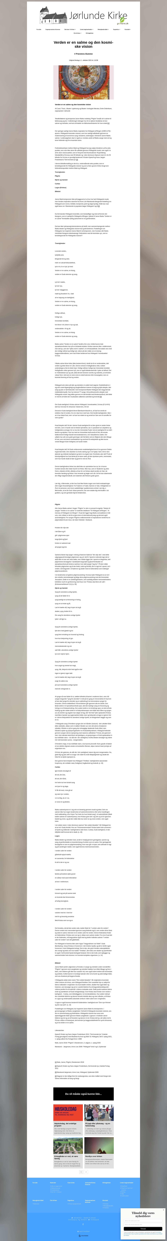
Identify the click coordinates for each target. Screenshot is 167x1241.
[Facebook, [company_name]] (83, 1224)
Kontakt (127, 29)
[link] (70, 29)
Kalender (53, 1182)
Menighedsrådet (103, 29)
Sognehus (116, 29)
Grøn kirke (71, 1182)
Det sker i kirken (69, 29)
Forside (39, 29)
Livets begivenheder (86, 29)
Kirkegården (89, 33)
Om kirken (77, 33)
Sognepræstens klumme (53, 29)
